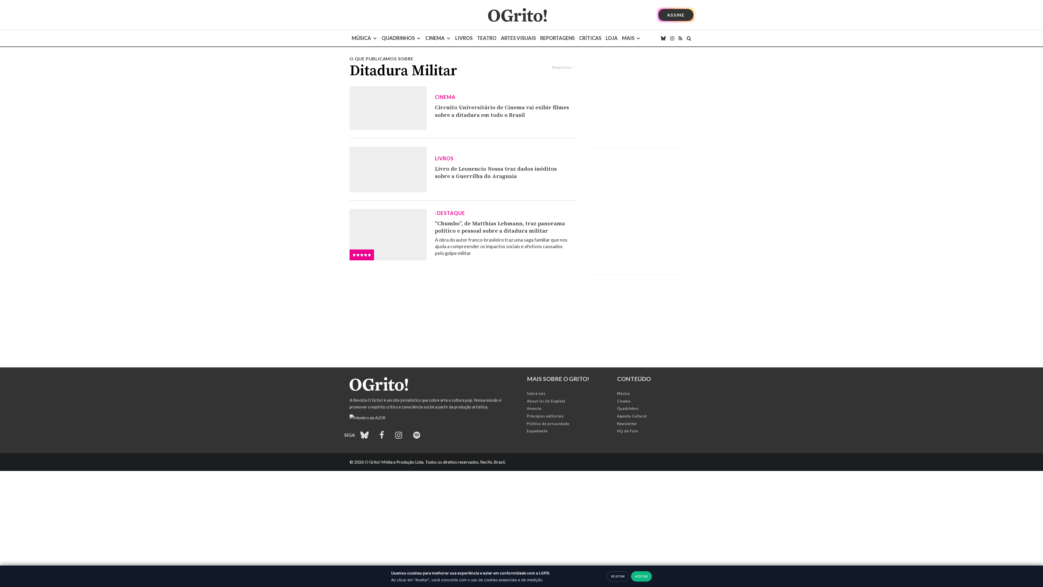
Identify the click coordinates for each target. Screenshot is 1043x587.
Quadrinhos (398, 38)
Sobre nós (536, 393)
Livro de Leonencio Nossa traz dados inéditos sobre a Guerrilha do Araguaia (496, 173)
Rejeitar (618, 576)
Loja (612, 38)
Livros (464, 38)
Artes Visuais (518, 38)
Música (361, 38)
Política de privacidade (548, 423)
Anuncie (534, 408)
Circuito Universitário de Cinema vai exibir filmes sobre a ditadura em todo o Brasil (502, 111)
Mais (628, 38)
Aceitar (641, 576)
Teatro (487, 38)
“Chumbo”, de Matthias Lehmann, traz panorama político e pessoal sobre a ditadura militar (500, 227)
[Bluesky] (663, 38)
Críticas (590, 38)
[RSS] (680, 38)
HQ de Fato (627, 431)
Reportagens (557, 38)
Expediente (537, 431)
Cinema (435, 38)
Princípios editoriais (545, 416)
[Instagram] (672, 38)
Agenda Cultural (632, 416)
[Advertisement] (638, 102)
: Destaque (450, 213)
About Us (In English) (546, 401)
